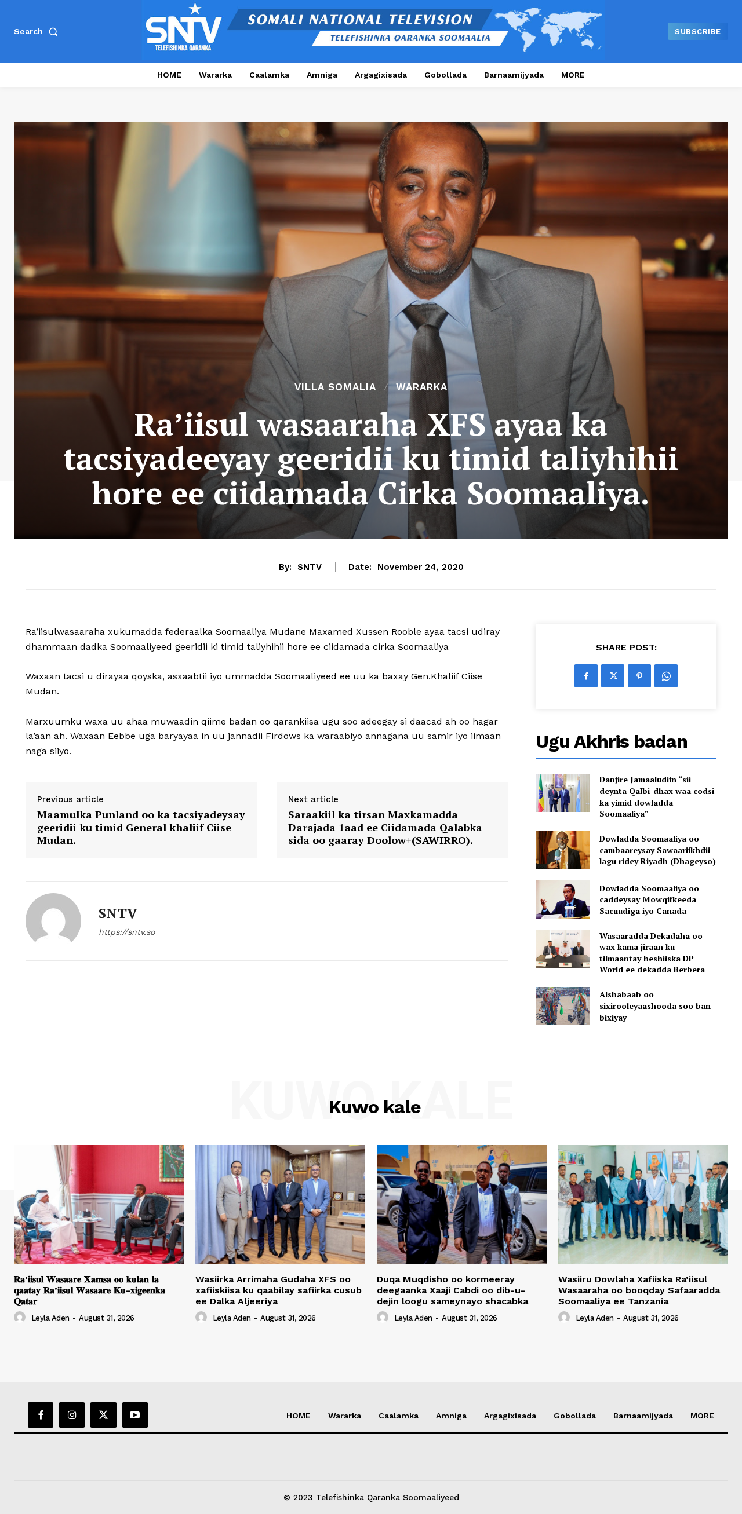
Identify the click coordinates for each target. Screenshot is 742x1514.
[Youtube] (135, 1415)
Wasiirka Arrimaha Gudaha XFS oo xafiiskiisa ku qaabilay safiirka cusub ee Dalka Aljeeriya (278, 1290)
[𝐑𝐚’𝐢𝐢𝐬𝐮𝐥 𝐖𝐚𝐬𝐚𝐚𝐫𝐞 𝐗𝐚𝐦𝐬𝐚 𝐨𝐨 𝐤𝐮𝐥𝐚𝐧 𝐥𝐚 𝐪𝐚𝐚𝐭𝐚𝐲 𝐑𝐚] (99, 1204)
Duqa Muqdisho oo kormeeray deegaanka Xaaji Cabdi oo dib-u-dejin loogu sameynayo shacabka (452, 1290)
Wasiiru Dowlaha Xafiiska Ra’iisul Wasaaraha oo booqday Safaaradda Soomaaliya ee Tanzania (639, 1290)
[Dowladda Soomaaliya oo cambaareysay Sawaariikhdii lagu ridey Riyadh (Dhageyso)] (563, 850)
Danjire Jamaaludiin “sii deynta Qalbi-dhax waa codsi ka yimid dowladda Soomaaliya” (656, 796)
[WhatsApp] (666, 675)
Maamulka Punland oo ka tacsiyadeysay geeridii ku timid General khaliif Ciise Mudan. (141, 827)
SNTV (309, 567)
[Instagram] (72, 1415)
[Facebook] (586, 675)
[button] (38, 31)
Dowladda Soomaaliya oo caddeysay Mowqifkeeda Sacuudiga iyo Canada (649, 899)
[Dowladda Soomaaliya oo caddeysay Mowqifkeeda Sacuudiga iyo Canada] (563, 899)
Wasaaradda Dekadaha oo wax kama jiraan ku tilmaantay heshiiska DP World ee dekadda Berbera (652, 952)
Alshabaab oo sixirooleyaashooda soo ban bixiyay (655, 1005)
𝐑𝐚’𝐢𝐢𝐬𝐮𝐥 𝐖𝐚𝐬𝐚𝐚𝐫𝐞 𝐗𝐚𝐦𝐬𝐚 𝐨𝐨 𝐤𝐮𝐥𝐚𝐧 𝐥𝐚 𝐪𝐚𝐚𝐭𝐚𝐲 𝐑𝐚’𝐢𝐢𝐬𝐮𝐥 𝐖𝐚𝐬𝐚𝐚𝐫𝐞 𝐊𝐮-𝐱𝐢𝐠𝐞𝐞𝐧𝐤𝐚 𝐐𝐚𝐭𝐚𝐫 (89, 1290)
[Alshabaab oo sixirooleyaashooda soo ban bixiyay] (563, 1006)
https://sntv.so (127, 932)
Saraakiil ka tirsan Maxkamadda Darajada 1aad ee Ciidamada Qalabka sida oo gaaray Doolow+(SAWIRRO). (385, 827)
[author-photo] (21, 1317)
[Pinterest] (639, 675)
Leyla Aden (50, 1318)
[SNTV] (53, 921)
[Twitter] (612, 675)
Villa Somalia (335, 387)
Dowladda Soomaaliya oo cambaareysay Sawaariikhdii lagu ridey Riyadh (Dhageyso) (657, 849)
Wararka (422, 387)
